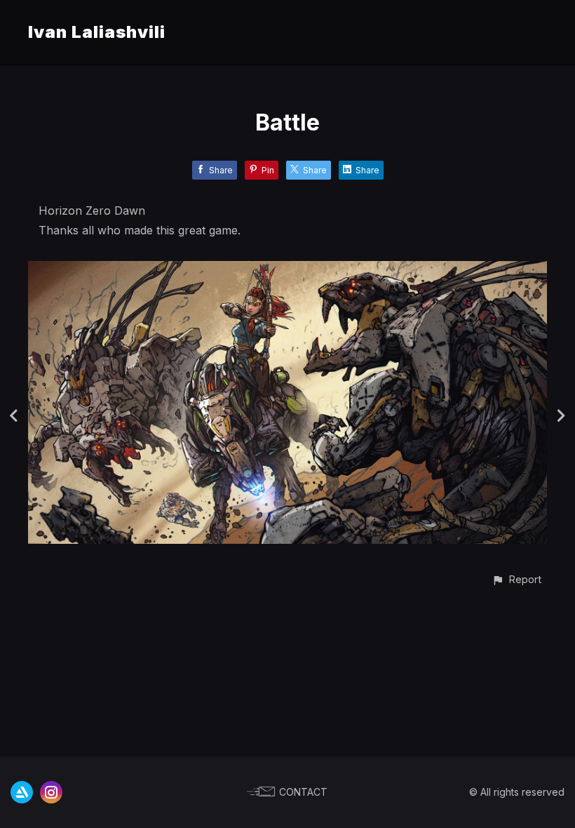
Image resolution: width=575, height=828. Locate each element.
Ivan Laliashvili (96, 32)
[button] (516, 579)
